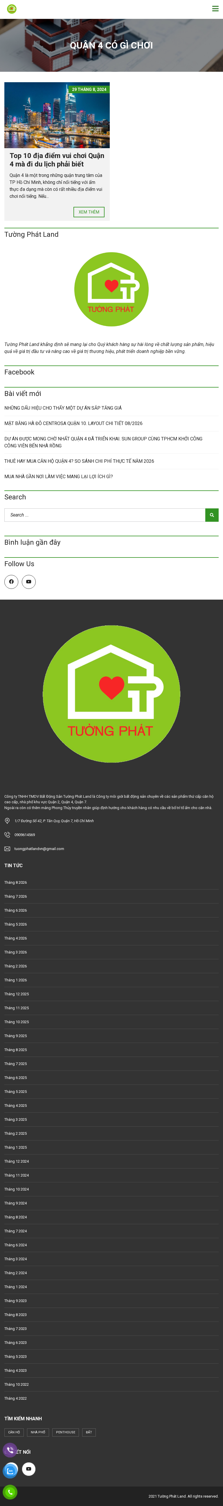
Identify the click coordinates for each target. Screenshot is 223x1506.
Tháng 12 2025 (16, 994)
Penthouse (65, 1432)
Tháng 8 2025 (15, 1050)
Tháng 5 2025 (15, 1091)
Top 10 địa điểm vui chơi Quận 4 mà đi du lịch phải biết (57, 160)
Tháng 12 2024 (16, 1161)
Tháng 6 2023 (15, 1342)
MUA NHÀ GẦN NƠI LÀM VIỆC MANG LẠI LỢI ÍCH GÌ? (58, 476)
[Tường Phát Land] (9, 9)
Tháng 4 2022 (15, 1398)
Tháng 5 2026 (15, 924)
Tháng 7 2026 (15, 896)
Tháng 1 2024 (15, 1287)
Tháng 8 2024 (15, 1217)
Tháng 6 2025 (15, 1077)
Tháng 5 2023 (15, 1356)
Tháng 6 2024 (15, 1245)
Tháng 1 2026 (15, 980)
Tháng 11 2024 (16, 1175)
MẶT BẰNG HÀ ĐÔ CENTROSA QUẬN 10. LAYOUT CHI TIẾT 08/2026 (73, 423)
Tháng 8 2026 (15, 882)
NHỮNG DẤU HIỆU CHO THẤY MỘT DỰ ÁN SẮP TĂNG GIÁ (63, 408)
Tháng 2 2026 (15, 966)
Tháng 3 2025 (15, 1119)
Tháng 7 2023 (15, 1328)
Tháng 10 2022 (16, 1384)
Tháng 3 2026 (15, 952)
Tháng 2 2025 (15, 1133)
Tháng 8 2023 (15, 1315)
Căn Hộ (14, 1432)
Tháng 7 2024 (15, 1231)
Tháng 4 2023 (15, 1370)
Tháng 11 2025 (16, 1008)
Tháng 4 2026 (15, 938)
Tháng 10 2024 (16, 1189)
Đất (89, 1432)
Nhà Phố (38, 1432)
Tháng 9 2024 (15, 1203)
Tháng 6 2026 (15, 910)
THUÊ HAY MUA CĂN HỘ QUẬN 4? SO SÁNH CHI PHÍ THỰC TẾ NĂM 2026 (79, 461)
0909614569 (25, 835)
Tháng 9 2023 (15, 1301)
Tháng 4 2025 (15, 1105)
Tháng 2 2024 (15, 1273)
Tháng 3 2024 (15, 1259)
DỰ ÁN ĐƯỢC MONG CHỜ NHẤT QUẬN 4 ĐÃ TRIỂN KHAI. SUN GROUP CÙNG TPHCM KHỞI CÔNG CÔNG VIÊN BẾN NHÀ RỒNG (103, 442)
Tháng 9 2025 (15, 1036)
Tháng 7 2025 (15, 1064)
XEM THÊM (89, 212)
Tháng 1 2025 (15, 1147)
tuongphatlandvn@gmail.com (39, 849)
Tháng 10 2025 (16, 1022)
